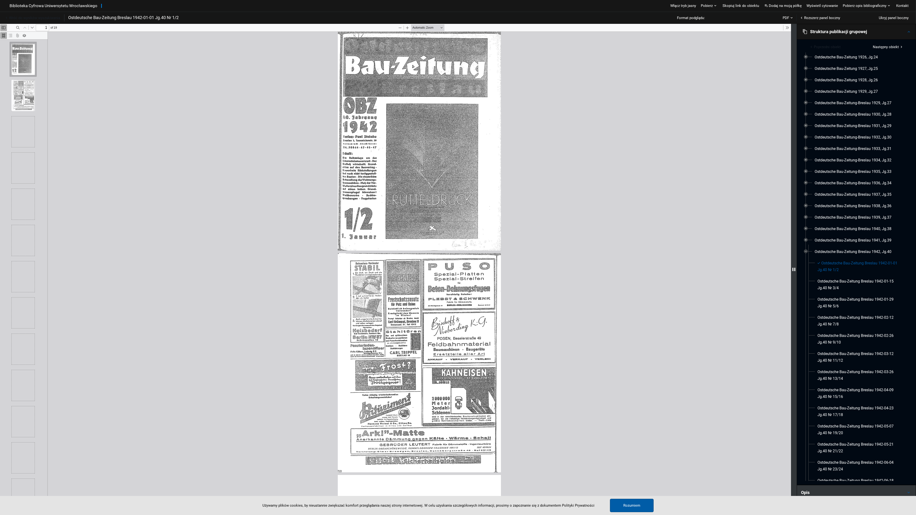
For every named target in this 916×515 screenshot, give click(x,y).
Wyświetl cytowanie (822, 6)
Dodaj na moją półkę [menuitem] (785, 6)
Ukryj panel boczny (894, 18)
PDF (786, 18)
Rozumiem (631, 505)
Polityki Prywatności (578, 505)
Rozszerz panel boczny (822, 18)
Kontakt (902, 6)
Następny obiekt (886, 47)
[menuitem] (846, 57)
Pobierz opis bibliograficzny (864, 6)
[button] (856, 31)
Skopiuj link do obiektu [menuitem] (741, 6)
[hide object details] (794, 269)
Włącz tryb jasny (683, 6)
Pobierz (707, 6)
